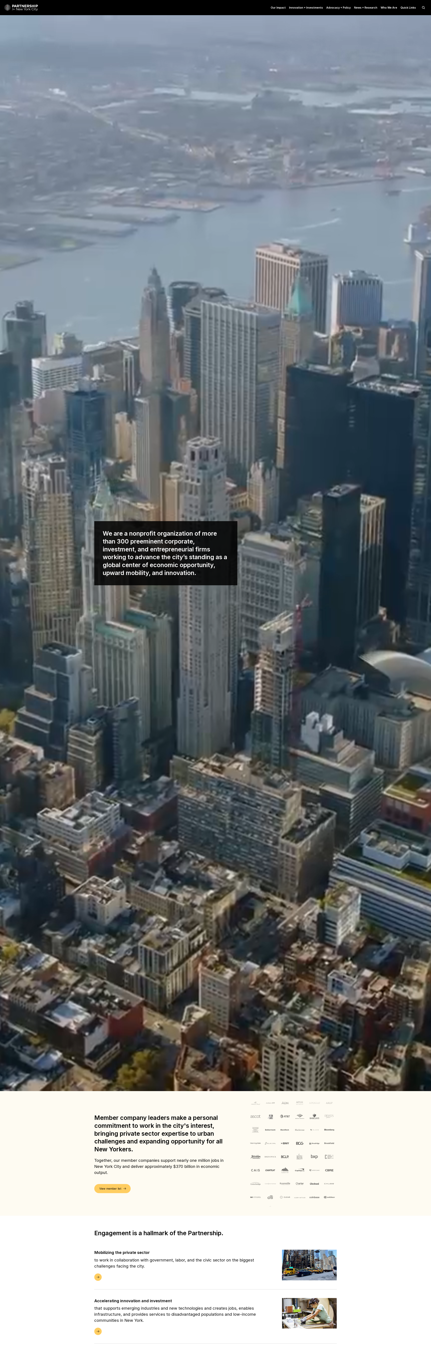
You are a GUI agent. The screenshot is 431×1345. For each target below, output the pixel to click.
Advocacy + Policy (338, 7)
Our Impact (278, 7)
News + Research (365, 7)
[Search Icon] (423, 7)
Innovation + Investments (306, 7)
